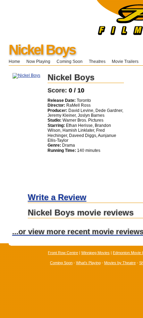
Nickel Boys (42, 49)
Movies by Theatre (120, 263)
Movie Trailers (125, 61)
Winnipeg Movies (95, 253)
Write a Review (57, 197)
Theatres (97, 61)
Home (14, 61)
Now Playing (38, 61)
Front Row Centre (63, 253)
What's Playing (88, 263)
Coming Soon (70, 61)
